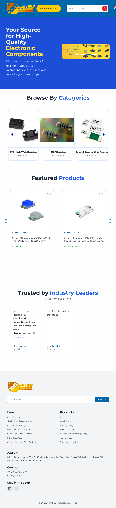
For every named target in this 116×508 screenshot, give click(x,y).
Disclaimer (65, 421)
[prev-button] (6, 220)
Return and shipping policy (73, 434)
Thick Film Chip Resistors (19, 421)
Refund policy (67, 429)
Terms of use (66, 438)
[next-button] (110, 220)
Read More (19, 337)
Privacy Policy (67, 425)
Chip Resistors (14, 417)
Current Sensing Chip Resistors (22, 442)
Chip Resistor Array (16, 425)
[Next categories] (104, 134)
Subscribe (101, 399)
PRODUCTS (46, 8)
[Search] (104, 8)
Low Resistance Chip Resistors (22, 429)
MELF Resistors (14, 438)
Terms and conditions (70, 442)
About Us (64, 417)
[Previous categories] (12, 134)
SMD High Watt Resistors (19, 434)
